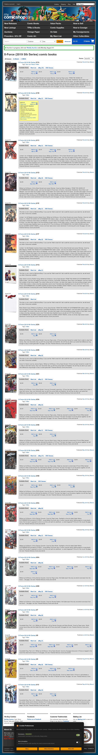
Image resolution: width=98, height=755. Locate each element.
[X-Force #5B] (10, 540)
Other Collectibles (81, 36)
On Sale (53, 31)
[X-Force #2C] (10, 383)
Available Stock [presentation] (23, 68)
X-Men (37, 64)
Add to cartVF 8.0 (71, 150)
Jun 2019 (85, 557)
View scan (23, 104)
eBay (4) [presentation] (40, 178)
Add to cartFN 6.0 (53, 72)
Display (81, 58)
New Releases (10, 23)
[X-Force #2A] (10, 334)
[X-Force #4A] (10, 460)
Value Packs (55, 23)
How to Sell (78, 23)
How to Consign (80, 27)
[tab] (23, 67)
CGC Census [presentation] (49, 68)
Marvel (92, 62)
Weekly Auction (32, 48)
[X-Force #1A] (10, 72)
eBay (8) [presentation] (40, 508)
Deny (27, 749)
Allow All (71, 749)
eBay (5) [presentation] (40, 330)
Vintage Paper (33, 31)
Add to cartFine (34, 335)
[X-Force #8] (10, 645)
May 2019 (85, 450)
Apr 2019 (85, 399)
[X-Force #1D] (10, 182)
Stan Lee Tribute (30, 64)
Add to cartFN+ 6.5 (34, 72)
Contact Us (91, 748)
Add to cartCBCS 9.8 (34, 103)
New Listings (10, 27)
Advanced (68, 41)
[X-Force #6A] (10, 567)
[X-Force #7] (10, 619)
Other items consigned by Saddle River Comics (28, 118)
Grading (56, 4)
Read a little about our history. (13, 738)
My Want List (56, 36)
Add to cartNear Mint (33, 183)
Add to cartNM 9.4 (34, 150)
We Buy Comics (9, 719)
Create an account (9, 4)
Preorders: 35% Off (12, 36)
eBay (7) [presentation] (40, 641)
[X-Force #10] (10, 694)
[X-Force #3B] (10, 434)
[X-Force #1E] (10, 213)
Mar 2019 (85, 324)
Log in (18, 4)
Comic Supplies (57, 27)
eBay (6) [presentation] (40, 563)
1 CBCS (23, 59)
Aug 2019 (85, 659)
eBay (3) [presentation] (40, 239)
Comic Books (33, 23)
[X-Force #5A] (10, 512)
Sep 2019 (85, 684)
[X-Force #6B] (10, 596)
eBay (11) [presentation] (41, 456)
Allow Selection (49, 749)
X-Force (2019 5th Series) (27, 62)
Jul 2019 (85, 609)
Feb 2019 (85, 62)
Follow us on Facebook (34, 719)
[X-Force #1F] (10, 244)
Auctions (8, 31)
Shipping (63, 4)
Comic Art (31, 36)
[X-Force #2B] (10, 359)
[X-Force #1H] (10, 303)
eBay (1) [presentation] (40, 98)
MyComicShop (18, 16)
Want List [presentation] (33, 68)
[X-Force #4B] (10, 485)
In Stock (16, 59)
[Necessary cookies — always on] (78, 735)
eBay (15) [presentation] (41, 68)
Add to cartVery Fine (52, 150)
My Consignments (81, 31)
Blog (69, 4)
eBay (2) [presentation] (40, 355)
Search (60, 41)
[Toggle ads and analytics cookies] (78, 742)
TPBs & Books (33, 27)
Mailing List (81, 719)
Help (74, 4)
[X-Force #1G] (10, 274)
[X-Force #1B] (10, 103)
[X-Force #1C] (10, 150)
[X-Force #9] (10, 669)
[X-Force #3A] (10, 409)
